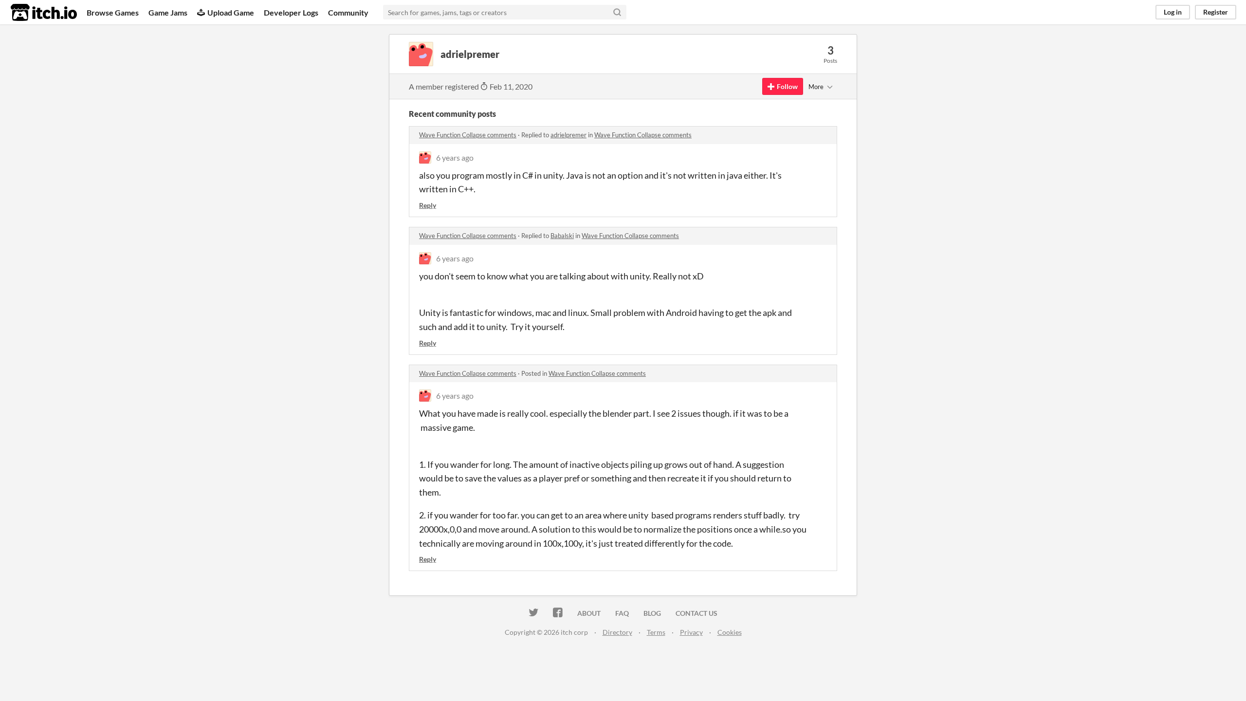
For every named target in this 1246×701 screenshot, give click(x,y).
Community (348, 12)
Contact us (696, 613)
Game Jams (167, 12)
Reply (427, 205)
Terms (656, 632)
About (589, 613)
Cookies (729, 632)
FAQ (622, 613)
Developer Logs (291, 12)
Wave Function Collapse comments (467, 135)
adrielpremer (568, 135)
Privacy (691, 632)
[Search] (617, 12)
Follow (787, 86)
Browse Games (113, 12)
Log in (1173, 12)
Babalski (562, 236)
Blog (652, 613)
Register (1215, 12)
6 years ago (455, 157)
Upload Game (230, 12)
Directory (617, 632)
